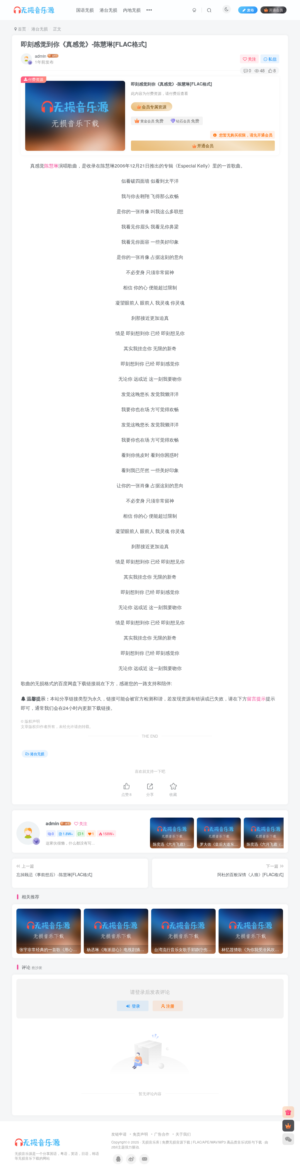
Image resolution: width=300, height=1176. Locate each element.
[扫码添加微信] (288, 1139)
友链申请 (119, 1134)
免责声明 (140, 1134)
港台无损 (108, 10)
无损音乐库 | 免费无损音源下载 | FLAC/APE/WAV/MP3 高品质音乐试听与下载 (202, 1142)
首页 (21, 29)
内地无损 (132, 10)
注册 (170, 1006)
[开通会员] (288, 1125)
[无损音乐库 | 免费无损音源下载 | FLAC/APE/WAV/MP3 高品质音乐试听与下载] (38, 1141)
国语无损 (85, 10)
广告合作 (161, 1134)
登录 (136, 1006)
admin (40, 56)
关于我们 (183, 1134)
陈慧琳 (51, 165)
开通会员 (276, 9)
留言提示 (256, 698)
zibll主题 (118, 1147)
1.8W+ (68, 833)
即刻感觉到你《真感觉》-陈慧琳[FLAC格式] (84, 44)
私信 (272, 59)
